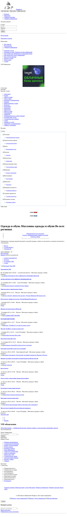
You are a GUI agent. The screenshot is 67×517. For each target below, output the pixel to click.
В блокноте (7, 481)
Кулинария (7, 106)
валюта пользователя (10, 258)
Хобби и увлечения (10, 125)
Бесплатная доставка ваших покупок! (10, 388)
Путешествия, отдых (10, 117)
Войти (3, 31)
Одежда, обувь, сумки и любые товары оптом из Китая (15, 378)
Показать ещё (5, 414)
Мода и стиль (8, 111)
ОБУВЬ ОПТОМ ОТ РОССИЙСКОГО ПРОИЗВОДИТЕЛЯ (16, 279)
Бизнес (6, 95)
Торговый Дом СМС (6, 269)
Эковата (6, 461)
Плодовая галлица (10, 202)
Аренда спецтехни (9, 453)
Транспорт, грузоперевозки (12, 123)
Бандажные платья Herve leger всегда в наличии (13, 348)
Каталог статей (8, 58)
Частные (7, 249)
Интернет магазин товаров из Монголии (11, 309)
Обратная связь (19, 487)
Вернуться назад (5, 510)
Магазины (7, 15)
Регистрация (4, 35)
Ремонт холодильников (11, 445)
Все (6, 245)
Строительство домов (10, 456)
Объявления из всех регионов (9, 511)
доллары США (9, 261)
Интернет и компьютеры (11, 100)
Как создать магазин (10, 57)
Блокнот (6, 14)
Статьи (6, 61)
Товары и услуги (9, 122)
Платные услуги (9, 50)
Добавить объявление (10, 18)
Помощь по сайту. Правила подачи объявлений (18, 52)
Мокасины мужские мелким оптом (9, 398)
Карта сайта (7, 60)
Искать (3, 436)
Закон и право (8, 97)
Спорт (6, 120)
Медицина (7, 108)
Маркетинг (7, 109)
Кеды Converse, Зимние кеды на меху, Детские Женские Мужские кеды (19, 299)
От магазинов (8, 247)
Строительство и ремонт (11, 119)
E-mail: (3, 24)
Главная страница (9, 487)
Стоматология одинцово (11, 443)
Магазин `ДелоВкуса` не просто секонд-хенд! (12, 328)
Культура (7, 105)
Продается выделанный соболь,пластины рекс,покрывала (16, 408)
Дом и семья (8, 98)
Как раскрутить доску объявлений (14, 55)
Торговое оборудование (11, 458)
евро (6, 263)
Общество (7, 114)
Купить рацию (8, 447)
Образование (8, 113)
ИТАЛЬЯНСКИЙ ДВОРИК (8, 319)
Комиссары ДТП (9, 454)
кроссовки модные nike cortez (8, 338)
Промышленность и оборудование (14, 116)
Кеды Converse (4, 368)
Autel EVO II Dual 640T (11, 451)
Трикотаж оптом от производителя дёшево (12, 289)
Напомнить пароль (6, 38)
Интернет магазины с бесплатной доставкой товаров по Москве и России (19, 358)
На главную (7, 44)
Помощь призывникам (11, 442)
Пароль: (3, 28)
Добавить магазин (9, 17)
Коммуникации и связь (11, 103)
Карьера (6, 102)
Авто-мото (7, 94)
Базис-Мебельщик (9, 450)
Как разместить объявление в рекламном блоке (18, 53)
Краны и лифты (9, 459)
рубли (6, 260)
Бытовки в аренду (9, 448)
